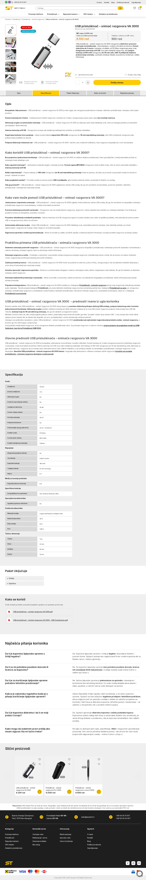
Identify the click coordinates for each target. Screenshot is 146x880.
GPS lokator (88, 14)
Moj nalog (36, 845)
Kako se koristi (100, 93)
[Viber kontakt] (9, 2)
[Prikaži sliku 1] (10, 30)
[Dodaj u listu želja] (39, 759)
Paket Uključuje (73, 93)
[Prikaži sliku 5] (10, 79)
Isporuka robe (65, 838)
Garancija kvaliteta (39, 841)
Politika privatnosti (123, 2)
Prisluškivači (52, 14)
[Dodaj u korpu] (39, 791)
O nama (99, 2)
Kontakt (106, 2)
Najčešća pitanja (127, 93)
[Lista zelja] (134, 8)
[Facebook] (128, 863)
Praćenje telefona (36, 14)
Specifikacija (46, 93)
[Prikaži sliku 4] (10, 67)
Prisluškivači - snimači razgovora (33, 19)
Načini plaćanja (65, 834)
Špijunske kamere (70, 14)
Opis (19, 93)
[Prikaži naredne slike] (11, 83)
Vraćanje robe (38, 834)
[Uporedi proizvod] (39, 764)
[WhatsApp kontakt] (6, 2)
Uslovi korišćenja (66, 841)
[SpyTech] (15, 8)
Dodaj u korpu (117, 82)
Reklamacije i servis (40, 838)
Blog (113, 2)
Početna (8, 19)
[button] (45, 51)
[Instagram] (133, 863)
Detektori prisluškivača (108, 14)
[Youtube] (139, 863)
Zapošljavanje (136, 2)
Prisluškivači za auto (118, 288)
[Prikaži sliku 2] (10, 42)
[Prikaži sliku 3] (10, 54)
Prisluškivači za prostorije (15, 293)
